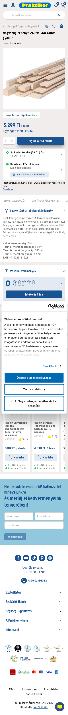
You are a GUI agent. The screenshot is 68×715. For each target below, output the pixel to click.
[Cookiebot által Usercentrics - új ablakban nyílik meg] (48, 306)
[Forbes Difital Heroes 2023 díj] (18, 648)
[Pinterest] (42, 558)
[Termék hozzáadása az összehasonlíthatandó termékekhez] (47, 26)
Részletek (8, 189)
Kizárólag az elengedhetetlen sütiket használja (34, 403)
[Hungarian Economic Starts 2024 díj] (8, 648)
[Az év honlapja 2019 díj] (36, 648)
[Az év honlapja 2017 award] (58, 648)
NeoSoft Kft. (41, 707)
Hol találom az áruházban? (32, 174)
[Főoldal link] (35, 5)
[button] (42, 154)
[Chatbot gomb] (59, 706)
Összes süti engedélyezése (34, 377)
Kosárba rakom (43, 141)
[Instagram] (50, 558)
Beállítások (50, 366)
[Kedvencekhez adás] (54, 26)
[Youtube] (26, 558)
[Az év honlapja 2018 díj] (27, 648)
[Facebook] (18, 558)
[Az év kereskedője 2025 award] (53, 658)
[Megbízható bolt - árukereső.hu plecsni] (14, 658)
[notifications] (61, 26)
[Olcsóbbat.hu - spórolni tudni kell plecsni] (40, 658)
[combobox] (34, 15)
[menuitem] (5, 5)
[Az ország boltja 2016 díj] (47, 648)
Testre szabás (32, 389)
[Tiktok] (34, 558)
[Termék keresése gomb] (59, 15)
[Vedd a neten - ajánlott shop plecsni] (25, 658)
